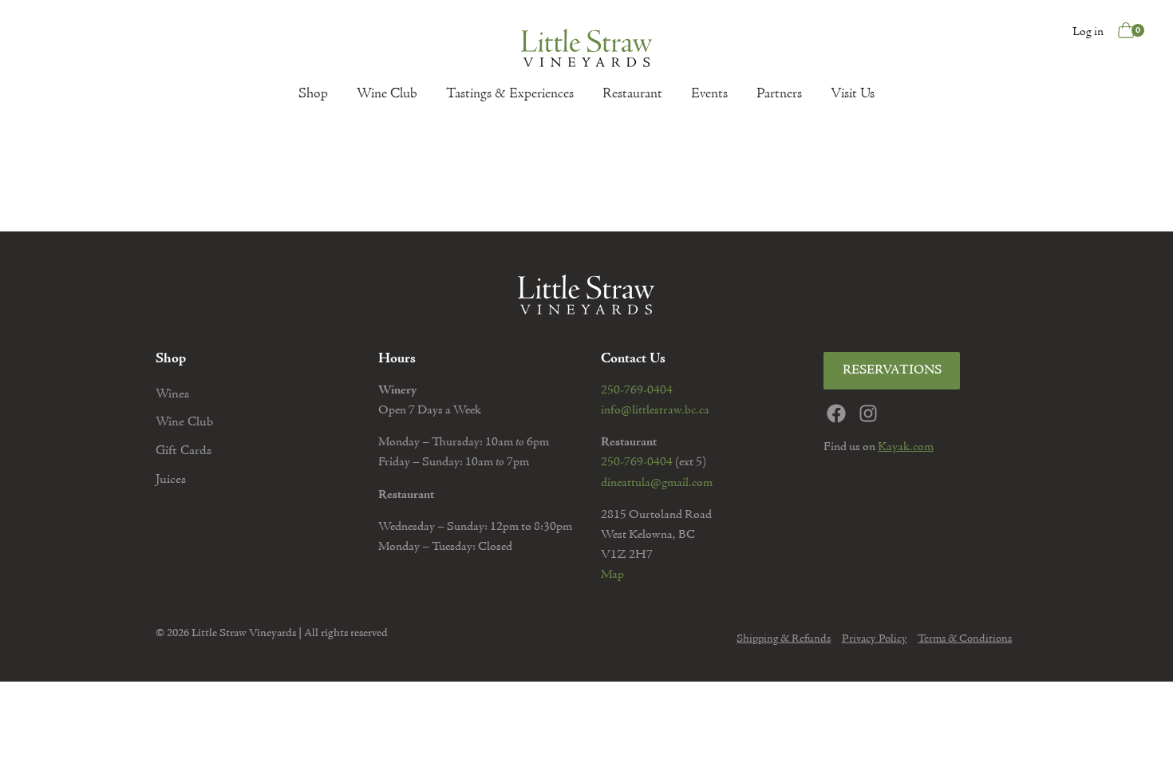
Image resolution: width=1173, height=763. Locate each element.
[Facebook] (836, 413)
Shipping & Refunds (784, 639)
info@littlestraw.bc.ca (655, 410)
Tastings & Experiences (510, 94)
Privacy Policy (874, 639)
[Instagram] (868, 413)
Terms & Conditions (965, 639)
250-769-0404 (637, 390)
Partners (779, 94)
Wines (172, 394)
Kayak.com (906, 447)
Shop (313, 94)
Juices (171, 480)
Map (612, 575)
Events (709, 94)
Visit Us (853, 94)
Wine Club (387, 94)
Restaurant (632, 94)
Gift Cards (183, 451)
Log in (1088, 32)
